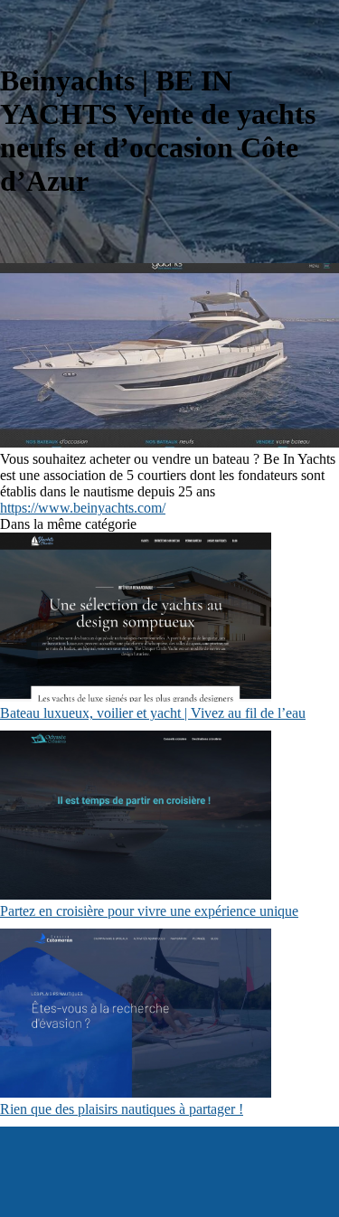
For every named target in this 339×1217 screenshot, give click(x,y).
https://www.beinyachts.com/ (82, 507)
